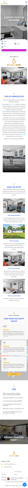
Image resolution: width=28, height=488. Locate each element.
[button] (13, 85)
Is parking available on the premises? (13, 397)
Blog (16, 474)
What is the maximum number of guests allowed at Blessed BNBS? (12, 394)
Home (2, 471)
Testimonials (18, 471)
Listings (3, 474)
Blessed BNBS (22, 134)
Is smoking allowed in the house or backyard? (12, 404)
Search (14, 50)
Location (5, 41)
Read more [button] (5, 336)
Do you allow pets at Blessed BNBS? (12, 401)
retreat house (12, 104)
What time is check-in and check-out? (13, 408)
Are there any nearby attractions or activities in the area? (12, 412)
